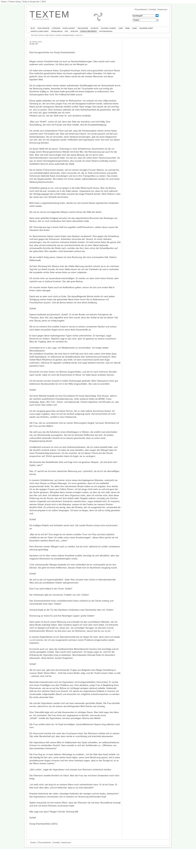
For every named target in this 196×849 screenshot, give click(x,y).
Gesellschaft (69, 28)
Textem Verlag (15, 2)
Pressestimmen (141, 9)
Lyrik (120, 28)
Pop (66, 31)
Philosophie (82, 28)
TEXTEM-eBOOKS (105, 31)
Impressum (162, 9)
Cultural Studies (108, 28)
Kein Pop (74, 31)
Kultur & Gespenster (31, 2)
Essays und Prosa (88, 31)
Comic (134, 28)
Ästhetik (94, 28)
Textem (4, 2)
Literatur (56, 28)
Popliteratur (43, 28)
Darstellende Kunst (40, 31)
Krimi (127, 28)
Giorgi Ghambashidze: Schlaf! (69, 35)
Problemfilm (56, 31)
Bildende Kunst (146, 28)
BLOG (33, 28)
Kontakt (153, 9)
